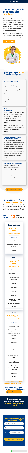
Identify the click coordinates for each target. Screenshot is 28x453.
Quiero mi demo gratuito (14, 392)
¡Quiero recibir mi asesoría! (14, 439)
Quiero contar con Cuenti (14, 189)
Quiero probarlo (9, 41)
